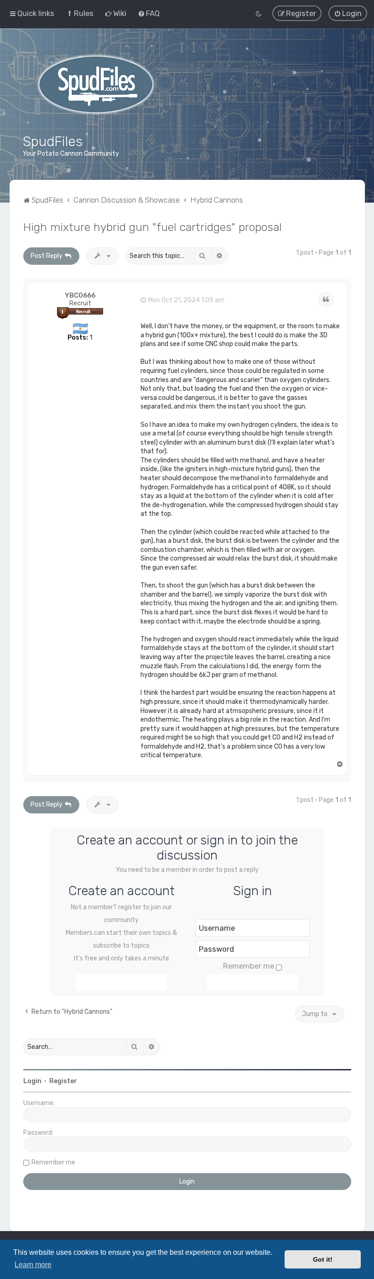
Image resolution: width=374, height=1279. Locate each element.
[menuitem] (79, 13)
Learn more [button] (33, 1265)
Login (32, 1081)
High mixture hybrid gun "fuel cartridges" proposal (152, 227)
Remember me (248, 965)
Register (63, 1081)
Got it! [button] (322, 1259)
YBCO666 (80, 295)
